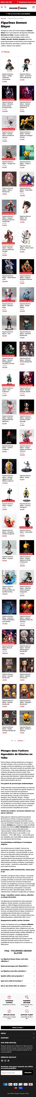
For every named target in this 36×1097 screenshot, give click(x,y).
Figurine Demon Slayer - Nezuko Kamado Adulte (25, 389)
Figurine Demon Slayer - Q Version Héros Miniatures (26, 75)
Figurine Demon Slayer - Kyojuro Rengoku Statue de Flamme (26, 618)
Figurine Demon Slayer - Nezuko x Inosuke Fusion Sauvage (25, 418)
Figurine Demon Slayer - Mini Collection (7, 389)
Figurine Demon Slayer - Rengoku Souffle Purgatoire (8, 532)
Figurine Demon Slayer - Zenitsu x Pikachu (25, 728)
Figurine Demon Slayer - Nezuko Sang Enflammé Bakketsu (7, 418)
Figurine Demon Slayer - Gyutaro (7, 557)
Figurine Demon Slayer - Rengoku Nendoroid (25, 702)
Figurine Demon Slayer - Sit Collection (25, 218)
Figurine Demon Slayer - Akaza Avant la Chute (26, 247)
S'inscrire (28, 1072)
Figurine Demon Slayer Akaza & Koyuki (7, 647)
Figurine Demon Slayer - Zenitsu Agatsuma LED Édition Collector (7, 478)
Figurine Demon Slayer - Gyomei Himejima (25, 505)
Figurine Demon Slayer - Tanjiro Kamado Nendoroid (8, 728)
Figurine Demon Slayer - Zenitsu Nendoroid (7, 702)
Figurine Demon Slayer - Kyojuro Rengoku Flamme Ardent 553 (8, 218)
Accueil (3, 18)
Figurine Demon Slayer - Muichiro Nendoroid (25, 333)
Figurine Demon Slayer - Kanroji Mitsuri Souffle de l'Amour (8, 134)
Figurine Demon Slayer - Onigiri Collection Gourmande (7, 76)
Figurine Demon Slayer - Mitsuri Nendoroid (7, 190)
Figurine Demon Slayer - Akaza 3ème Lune (9, 277)
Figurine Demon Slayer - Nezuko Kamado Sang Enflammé (25, 104)
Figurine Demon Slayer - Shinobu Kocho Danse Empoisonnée (7, 104)
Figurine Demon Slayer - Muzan (7, 504)
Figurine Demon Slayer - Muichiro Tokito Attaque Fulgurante (25, 589)
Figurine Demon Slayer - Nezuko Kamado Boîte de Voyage (8, 248)
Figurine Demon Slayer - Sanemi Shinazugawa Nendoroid (25, 648)
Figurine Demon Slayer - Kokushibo (26, 531)
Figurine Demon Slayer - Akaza (25, 476)
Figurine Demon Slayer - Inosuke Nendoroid (7, 676)
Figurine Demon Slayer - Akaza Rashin (25, 305)
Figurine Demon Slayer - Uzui (7, 332)
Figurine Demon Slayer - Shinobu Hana (7, 305)
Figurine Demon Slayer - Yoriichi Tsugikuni (7, 447)
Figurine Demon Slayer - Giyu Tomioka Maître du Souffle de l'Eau (8, 589)
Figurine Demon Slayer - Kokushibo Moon (26, 190)
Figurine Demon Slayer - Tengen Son (8, 162)
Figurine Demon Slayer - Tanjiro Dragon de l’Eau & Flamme (26, 448)
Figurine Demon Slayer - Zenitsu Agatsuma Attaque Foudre (26, 134)
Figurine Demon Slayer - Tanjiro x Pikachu (25, 163)
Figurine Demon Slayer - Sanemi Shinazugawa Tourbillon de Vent (8, 360)
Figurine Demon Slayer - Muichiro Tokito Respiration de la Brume (8, 618)
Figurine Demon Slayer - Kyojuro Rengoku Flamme (26, 277)
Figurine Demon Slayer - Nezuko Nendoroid (25, 676)
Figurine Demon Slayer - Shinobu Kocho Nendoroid (26, 360)
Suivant (20, 740)
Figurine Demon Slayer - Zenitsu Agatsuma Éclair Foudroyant (25, 559)
